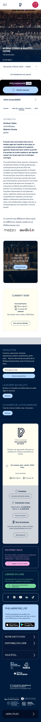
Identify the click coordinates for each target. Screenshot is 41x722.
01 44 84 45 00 (25, 507)
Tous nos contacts (20, 515)
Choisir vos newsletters (19, 376)
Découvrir (7, 396)
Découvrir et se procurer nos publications (20, 586)
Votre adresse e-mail (11, 370)
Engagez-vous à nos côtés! (19, 563)
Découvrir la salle (20, 267)
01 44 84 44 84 (24, 509)
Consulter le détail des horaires (20, 496)
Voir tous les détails (20, 323)
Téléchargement (21, 535)
